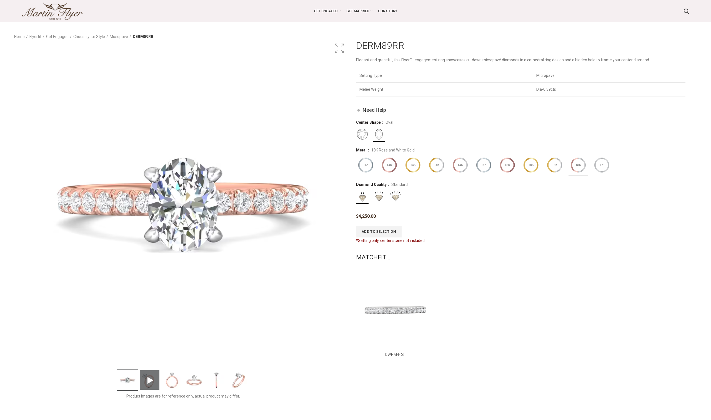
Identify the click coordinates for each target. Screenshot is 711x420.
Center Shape (369, 122)
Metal (361, 150)
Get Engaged (57, 36)
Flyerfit (35, 36)
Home (19, 36)
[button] (339, 48)
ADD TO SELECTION (379, 231)
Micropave (119, 36)
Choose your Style (89, 36)
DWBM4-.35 (395, 354)
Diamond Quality (371, 184)
